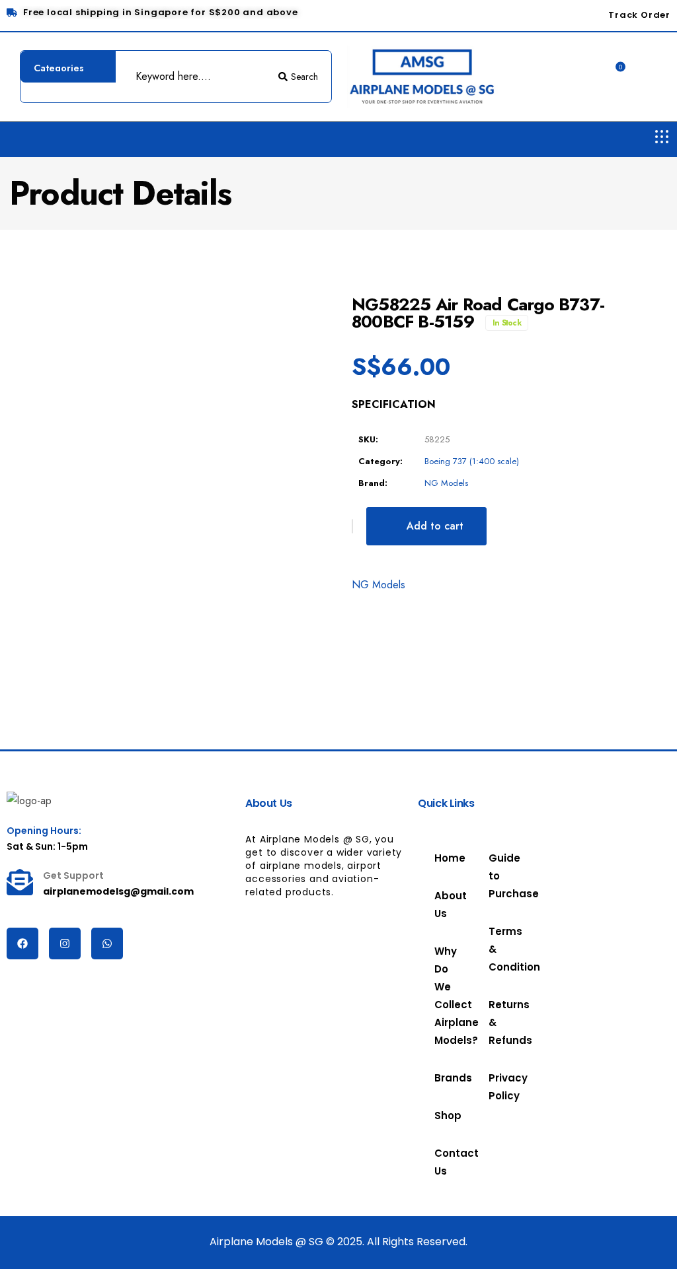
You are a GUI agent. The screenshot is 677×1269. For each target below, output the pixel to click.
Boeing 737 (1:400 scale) (471, 461)
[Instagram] (65, 943)
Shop (439, 1115)
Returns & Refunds (499, 1022)
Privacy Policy (499, 1087)
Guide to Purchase (499, 876)
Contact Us (444, 1162)
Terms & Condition (499, 949)
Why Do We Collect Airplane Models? (444, 995)
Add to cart (435, 525)
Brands (444, 1078)
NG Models (446, 483)
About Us (444, 904)
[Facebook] (22, 943)
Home (444, 858)
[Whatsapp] (107, 943)
